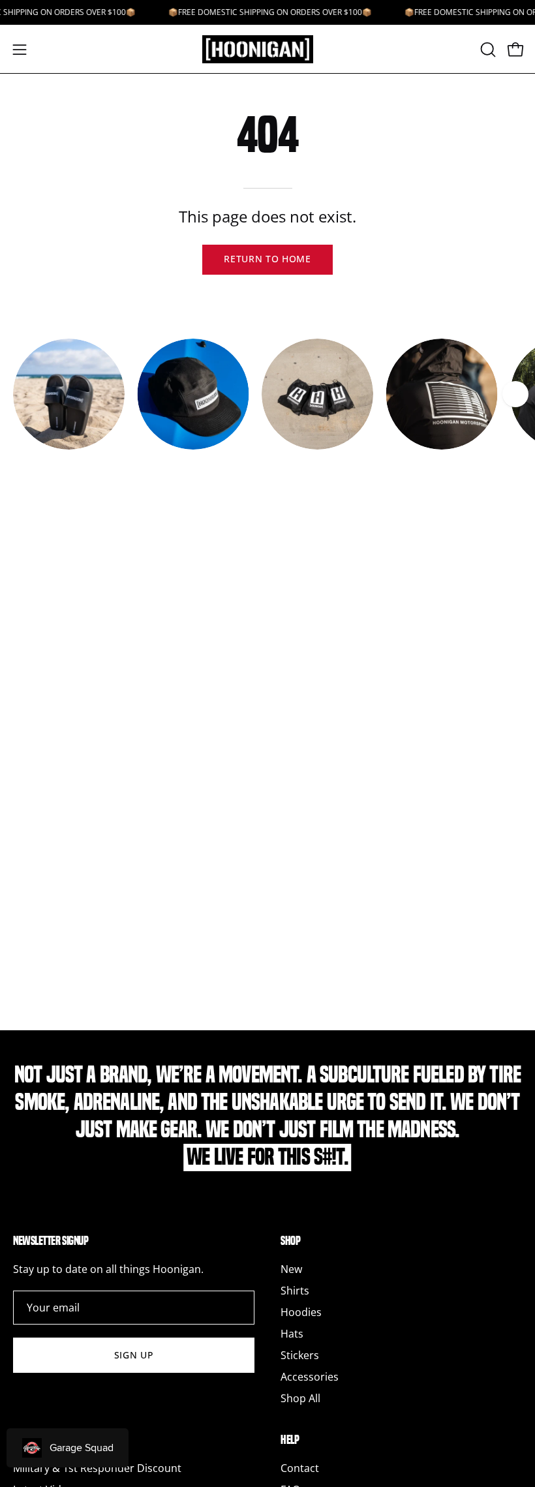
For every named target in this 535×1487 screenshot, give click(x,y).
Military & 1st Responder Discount (97, 1468)
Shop (290, 1241)
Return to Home (267, 259)
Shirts (295, 1290)
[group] (267, 409)
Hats (292, 1333)
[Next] (515, 394)
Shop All (300, 1398)
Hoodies (301, 1312)
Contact (300, 1468)
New (291, 1269)
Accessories (310, 1377)
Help (290, 1440)
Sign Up (134, 1355)
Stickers (300, 1355)
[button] (487, 49)
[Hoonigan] (267, 49)
